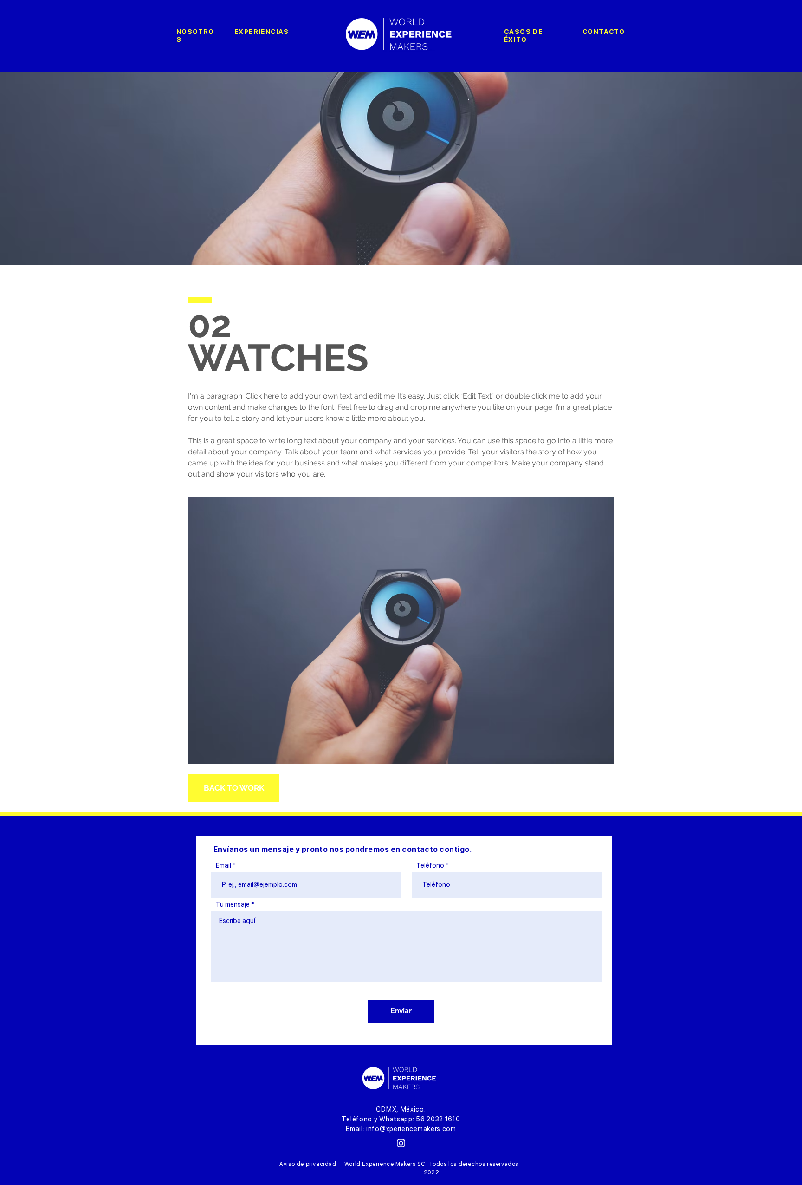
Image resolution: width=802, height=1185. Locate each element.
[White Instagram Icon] (401, 1143)
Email (223, 865)
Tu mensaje (233, 904)
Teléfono (430, 865)
